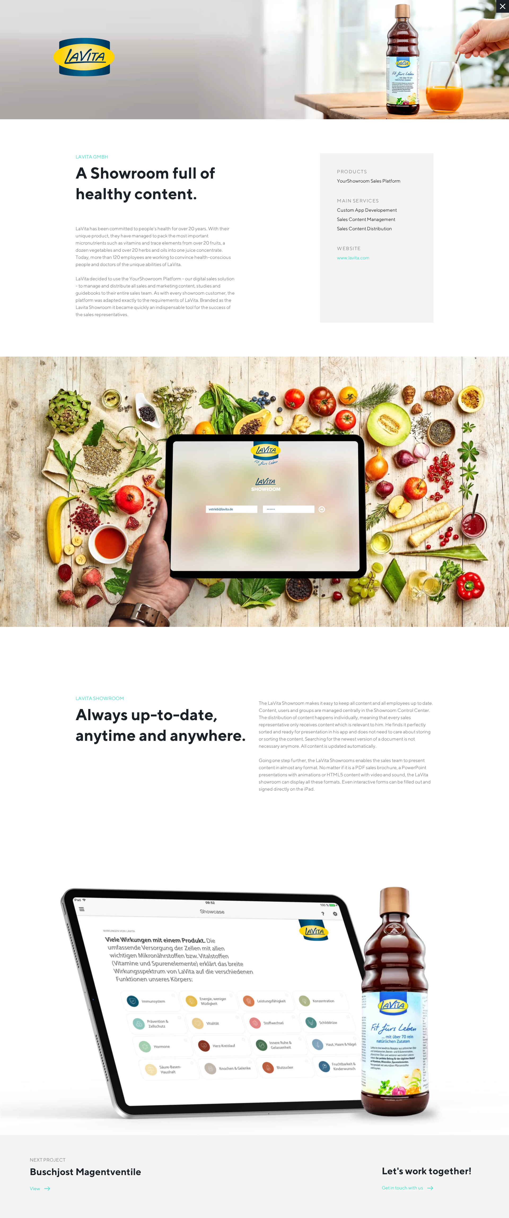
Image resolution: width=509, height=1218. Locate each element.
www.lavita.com (353, 257)
